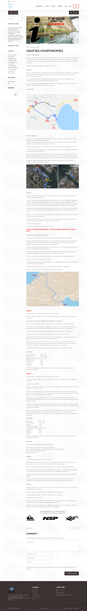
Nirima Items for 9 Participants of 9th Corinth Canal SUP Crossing (15, 40)
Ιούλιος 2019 (11, 64)
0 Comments (75, 528)
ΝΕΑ (70, 528)
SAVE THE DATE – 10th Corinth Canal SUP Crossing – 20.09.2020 (15, 36)
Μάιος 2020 (11, 56)
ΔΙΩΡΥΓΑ (53, 6)
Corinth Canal (61, 590)
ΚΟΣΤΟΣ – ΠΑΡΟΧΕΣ (36, 597)
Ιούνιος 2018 (11, 73)
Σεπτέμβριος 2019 (12, 62)
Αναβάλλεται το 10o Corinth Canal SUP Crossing (15, 28)
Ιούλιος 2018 (11, 71)
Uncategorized (11, 81)
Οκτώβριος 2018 (12, 66)
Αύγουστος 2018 (12, 69)
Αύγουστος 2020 (12, 55)
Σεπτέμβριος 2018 (12, 67)
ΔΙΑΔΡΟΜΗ (34, 590)
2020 (76, 6)
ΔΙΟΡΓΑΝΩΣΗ (39, 6)
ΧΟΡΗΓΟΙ (34, 599)
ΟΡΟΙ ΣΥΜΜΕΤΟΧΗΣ (36, 595)
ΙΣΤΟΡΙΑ (47, 6)
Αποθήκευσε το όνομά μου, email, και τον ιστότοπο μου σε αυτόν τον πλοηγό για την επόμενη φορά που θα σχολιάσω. (50, 568)
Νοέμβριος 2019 (12, 58)
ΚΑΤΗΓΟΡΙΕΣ (35, 592)
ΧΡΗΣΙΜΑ (59, 6)
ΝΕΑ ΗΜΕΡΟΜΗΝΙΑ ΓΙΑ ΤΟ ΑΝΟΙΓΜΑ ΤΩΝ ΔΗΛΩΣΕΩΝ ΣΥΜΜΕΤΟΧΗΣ (14, 32)
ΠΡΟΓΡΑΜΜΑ (35, 594)
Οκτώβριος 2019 (12, 60)
